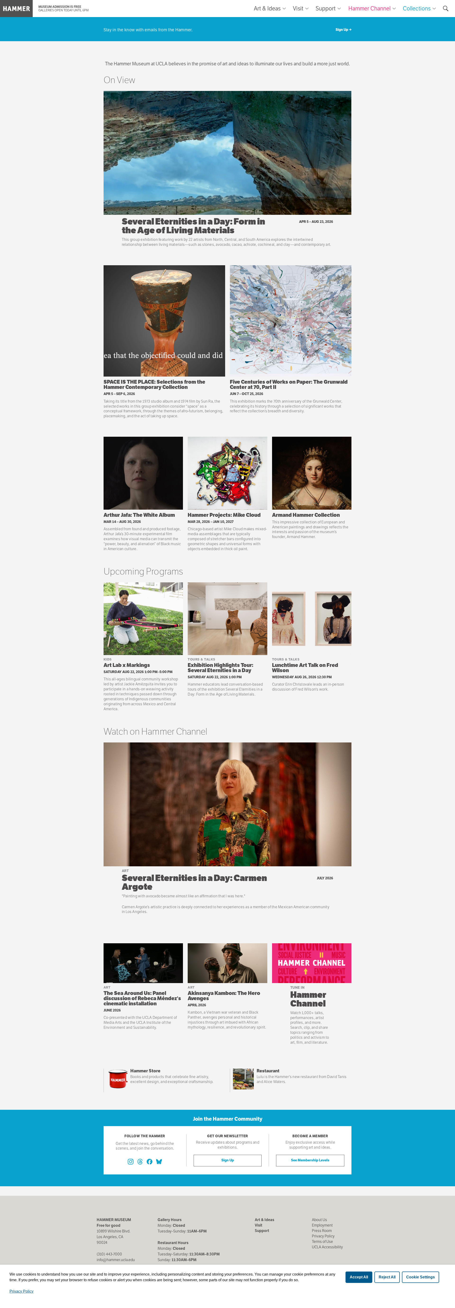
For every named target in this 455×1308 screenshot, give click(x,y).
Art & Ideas (267, 8)
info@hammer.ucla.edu (116, 1259)
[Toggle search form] (446, 8)
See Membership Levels (310, 1160)
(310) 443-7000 (109, 1254)
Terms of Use (322, 1241)
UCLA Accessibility (327, 1247)
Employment (322, 1225)
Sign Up (342, 29)
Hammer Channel (369, 8)
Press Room (322, 1230)
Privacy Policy (323, 1236)
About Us (319, 1219)
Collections (417, 8)
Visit (298, 8)
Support (326, 8)
